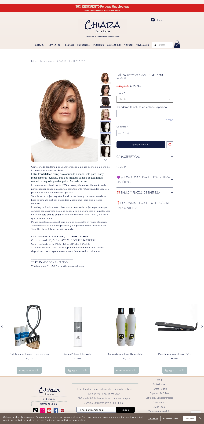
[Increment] (128, 133)
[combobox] (145, 99)
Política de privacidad (75, 420)
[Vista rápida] (29, 326)
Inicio (34, 61)
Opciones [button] (153, 418)
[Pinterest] (62, 410)
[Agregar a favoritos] (170, 144)
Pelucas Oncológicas (114, 6)
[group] (102, 339)
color (121, 93)
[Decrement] (119, 133)
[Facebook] (56, 410)
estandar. (69, 229)
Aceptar (190, 418)
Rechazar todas (170, 418)
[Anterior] (2, 326)
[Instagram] (42, 410)
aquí (98, 251)
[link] (177, 44)
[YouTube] (49, 410)
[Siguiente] (202, 326)
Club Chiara (118, 402)
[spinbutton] (123, 133)
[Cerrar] (200, 418)
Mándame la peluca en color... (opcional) (142, 107)
